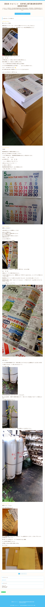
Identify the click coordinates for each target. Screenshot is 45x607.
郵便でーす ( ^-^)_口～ (7, 505)
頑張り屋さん (5, 360)
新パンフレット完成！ (6, 23)
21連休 (3, 149)
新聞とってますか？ (6, 228)
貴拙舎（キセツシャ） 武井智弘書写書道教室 (19, 605)
